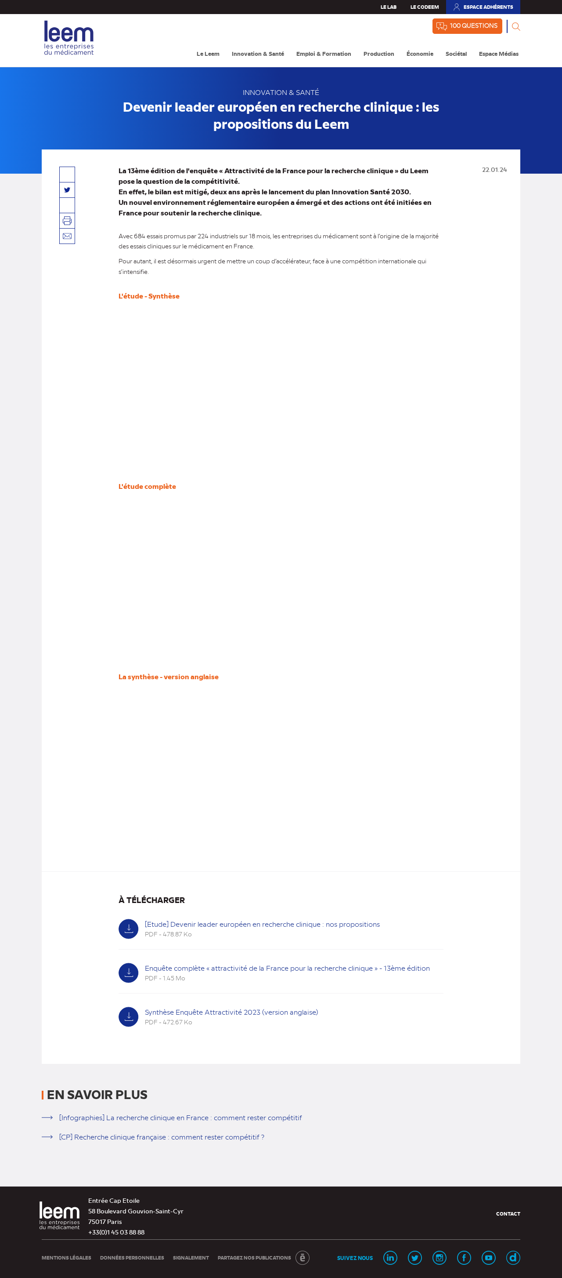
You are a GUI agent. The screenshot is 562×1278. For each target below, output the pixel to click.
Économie (420, 53)
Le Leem (208, 53)
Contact (508, 1213)
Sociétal (456, 53)
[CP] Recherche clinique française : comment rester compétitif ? (161, 1136)
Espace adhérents (483, 9)
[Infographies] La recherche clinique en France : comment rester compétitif (180, 1117)
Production (379, 53)
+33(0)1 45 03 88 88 (116, 1232)
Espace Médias (499, 53)
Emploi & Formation (323, 53)
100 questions (473, 25)
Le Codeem (425, 7)
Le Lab (388, 7)
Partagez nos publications (254, 1257)
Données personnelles (132, 1257)
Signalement (191, 1257)
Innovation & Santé (258, 53)
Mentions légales (66, 1257)
